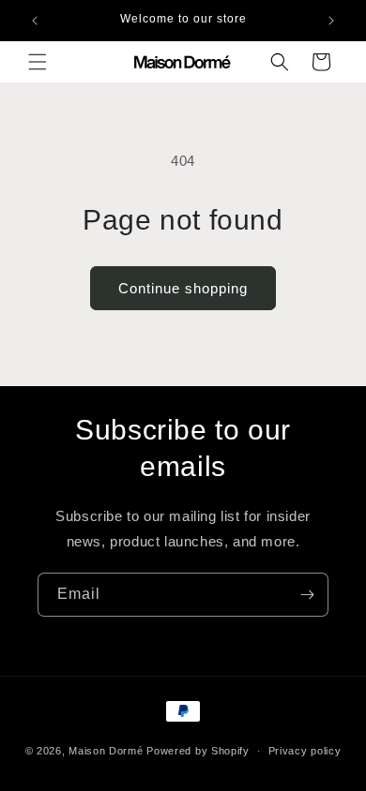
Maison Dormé (106, 750)
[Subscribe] (307, 595)
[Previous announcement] (34, 20)
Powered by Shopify (198, 750)
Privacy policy (305, 750)
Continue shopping (183, 288)
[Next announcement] (331, 20)
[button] (37, 61)
